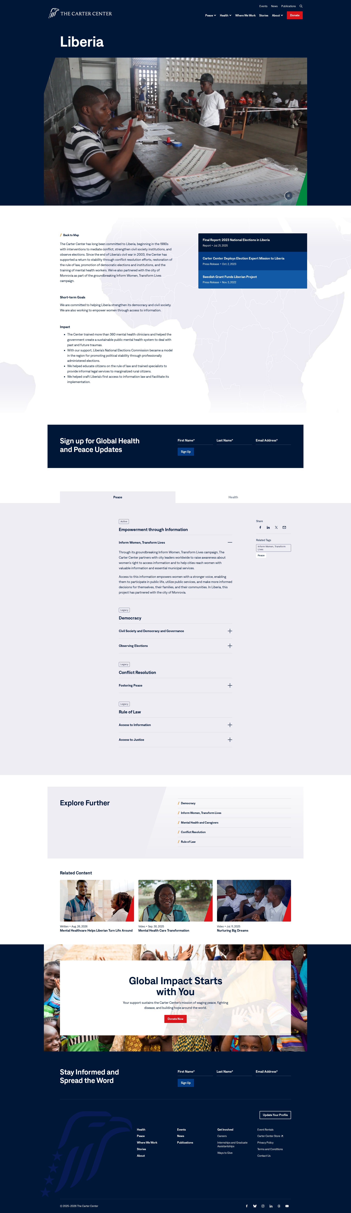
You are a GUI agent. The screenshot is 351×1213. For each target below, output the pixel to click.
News (274, 6)
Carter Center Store (270, 1136)
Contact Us (264, 1155)
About (276, 15)
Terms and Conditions (270, 1149)
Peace (209, 15)
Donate (294, 15)
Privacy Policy (265, 1142)
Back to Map (71, 235)
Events (263, 6)
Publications (288, 6)
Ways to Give (225, 1152)
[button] (301, 6)
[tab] (118, 497)
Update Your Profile (275, 1116)
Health (224, 15)
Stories (263, 15)
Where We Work (245, 15)
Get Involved (225, 1129)
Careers (222, 1136)
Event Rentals (265, 1129)
